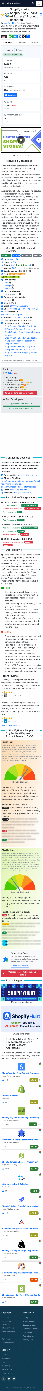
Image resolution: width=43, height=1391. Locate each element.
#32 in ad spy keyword (12, 389)
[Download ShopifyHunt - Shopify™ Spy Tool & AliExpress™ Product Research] (21, 91)
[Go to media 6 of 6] (28, 155)
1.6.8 (14, 268)
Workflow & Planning (25, 23)
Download (21, 42)
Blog (3, 1362)
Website (14, 309)
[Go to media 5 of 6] (25, 155)
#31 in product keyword (13, 387)
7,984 (11, 373)
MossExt (7, 23)
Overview (7, 42)
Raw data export (7, 1343)
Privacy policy (28, 309)
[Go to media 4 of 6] (23, 155)
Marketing (37, 255)
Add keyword (28, 1340)
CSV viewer (27, 1332)
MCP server (6, 1339)
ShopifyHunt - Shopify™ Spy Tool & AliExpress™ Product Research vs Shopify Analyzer (21, 341)
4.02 (21, 265)
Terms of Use (6, 1370)
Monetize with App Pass (22, 404)
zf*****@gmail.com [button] (19, 306)
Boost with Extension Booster (22, 408)
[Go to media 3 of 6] (20, 155)
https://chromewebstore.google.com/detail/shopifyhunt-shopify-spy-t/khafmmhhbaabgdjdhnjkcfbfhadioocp (21, 484)
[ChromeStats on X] (14, 1378)
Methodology (6, 1358)
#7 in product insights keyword (15, 382)
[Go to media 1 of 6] (14, 155)
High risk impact (17, 274)
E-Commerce (26, 255)
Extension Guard (7, 1328)
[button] (3, 3)
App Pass (5, 1318)
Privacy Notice (7, 1373)
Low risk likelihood (10, 277)
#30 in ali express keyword (14, 385)
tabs (6, 283)
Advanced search (29, 1321)
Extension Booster (8, 1332)
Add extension (28, 1336)
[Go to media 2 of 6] (17, 155)
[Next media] (38, 140)
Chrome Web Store (12, 55)
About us (4, 1355)
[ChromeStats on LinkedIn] (3, 1378)
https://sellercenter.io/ (27, 475)
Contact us (5, 1366)
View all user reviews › (11, 725)
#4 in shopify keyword (12, 380)
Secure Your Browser (20, 966)
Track (20, 50)
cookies (8, 288)
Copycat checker (29, 1325)
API (2, 1335)
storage (8, 286)
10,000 (13, 262)
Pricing (25, 1318)
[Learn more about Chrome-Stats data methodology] (31, 317)
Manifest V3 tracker (30, 1329)
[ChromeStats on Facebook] (9, 1378)
